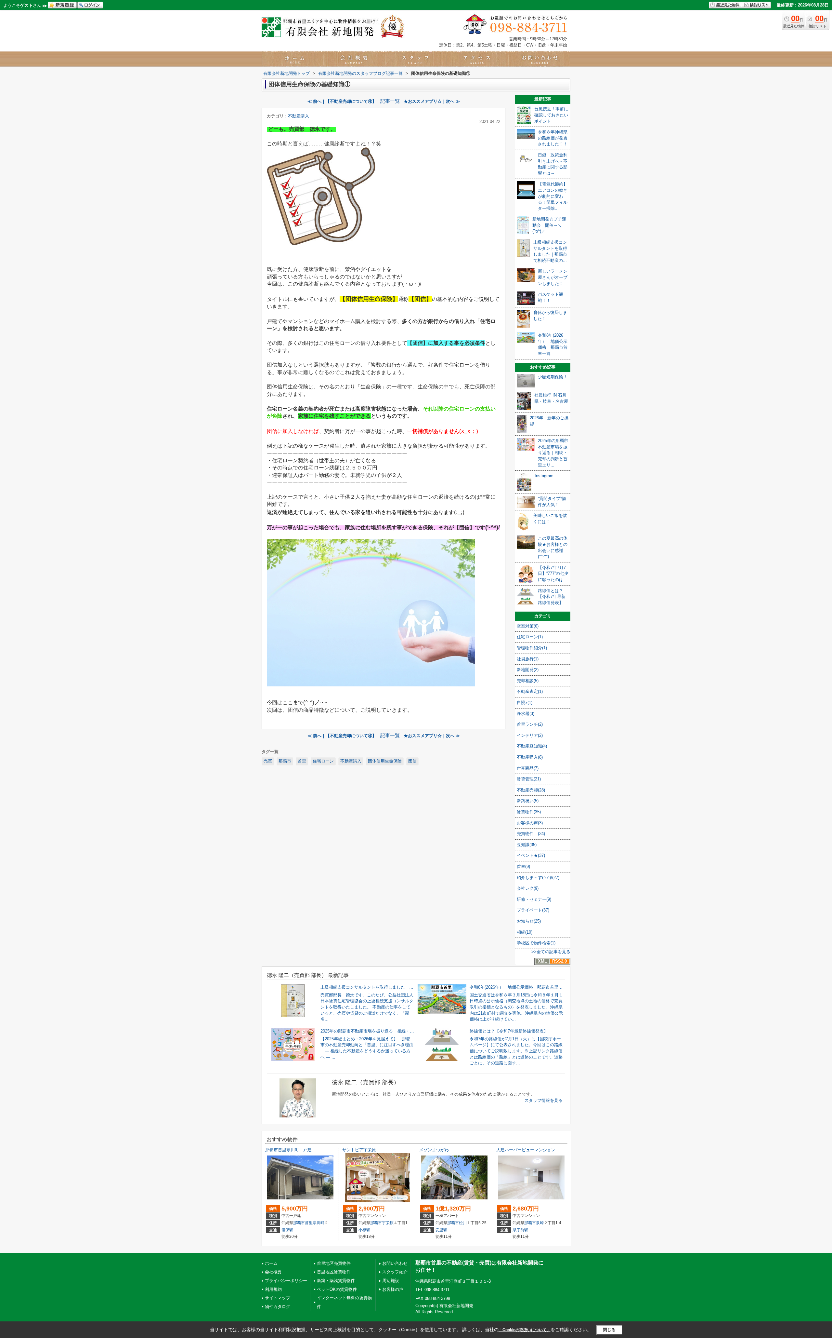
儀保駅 (287, 1230)
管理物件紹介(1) (532, 647)
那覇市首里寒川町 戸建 (288, 1149)
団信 (412, 761)
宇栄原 (388, 1223)
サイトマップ (277, 1297)
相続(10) (524, 932)
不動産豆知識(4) (532, 746)
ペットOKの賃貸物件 (337, 1289)
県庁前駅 (520, 1230)
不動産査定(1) (530, 691)
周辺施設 (390, 1280)
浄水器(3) (525, 713)
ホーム (271, 1263)
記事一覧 (390, 101)
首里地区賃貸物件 (334, 1271)
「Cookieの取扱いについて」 (525, 1330)
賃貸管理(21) (529, 779)
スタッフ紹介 (395, 1271)
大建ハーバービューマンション (525, 1149)
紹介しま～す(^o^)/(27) (538, 877)
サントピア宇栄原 (359, 1149)
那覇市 (285, 761)
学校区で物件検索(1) (536, 942)
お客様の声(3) (530, 822)
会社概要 (273, 1271)
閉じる (609, 1329)
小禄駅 (364, 1230)
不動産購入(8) (530, 757)
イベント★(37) (531, 855)
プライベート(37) (533, 910)
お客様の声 (392, 1289)
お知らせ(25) (529, 921)
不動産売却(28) (531, 790)
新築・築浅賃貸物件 (336, 1280)
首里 (302, 761)
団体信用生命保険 (385, 761)
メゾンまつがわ (434, 1149)
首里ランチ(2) (530, 724)
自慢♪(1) (524, 702)
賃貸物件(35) (529, 811)
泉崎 (540, 1223)
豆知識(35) (527, 844)
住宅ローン (323, 761)
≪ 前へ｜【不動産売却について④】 (341, 101)
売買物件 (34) (531, 833)
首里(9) (523, 866)
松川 (463, 1223)
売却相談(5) (528, 680)
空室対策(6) (528, 626)
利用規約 (273, 1289)
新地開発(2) (528, 669)
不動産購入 (298, 116)
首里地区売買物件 (334, 1263)
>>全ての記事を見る (550, 951)
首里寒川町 (314, 1223)
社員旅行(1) (528, 658)
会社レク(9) (528, 888)
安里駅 (441, 1230)
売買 (268, 761)
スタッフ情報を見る (544, 1100)
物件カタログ (277, 1306)
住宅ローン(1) (530, 636)
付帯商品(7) (528, 768)
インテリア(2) (530, 735)
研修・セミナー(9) (534, 899)
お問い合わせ (395, 1263)
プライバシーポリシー (286, 1280)
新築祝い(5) (528, 800)
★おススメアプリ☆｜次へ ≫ (432, 101)
